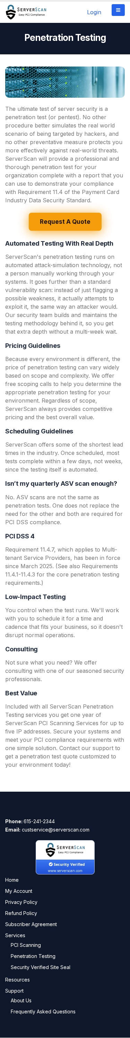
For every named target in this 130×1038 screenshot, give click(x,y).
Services (15, 935)
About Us (21, 1000)
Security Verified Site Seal (40, 967)
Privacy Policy (21, 902)
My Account (18, 891)
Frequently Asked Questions (43, 1011)
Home (12, 880)
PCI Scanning (26, 945)
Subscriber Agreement (31, 924)
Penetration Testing (33, 956)
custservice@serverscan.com (55, 830)
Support (14, 991)
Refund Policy (21, 913)
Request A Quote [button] (65, 221)
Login (94, 12)
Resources (17, 980)
